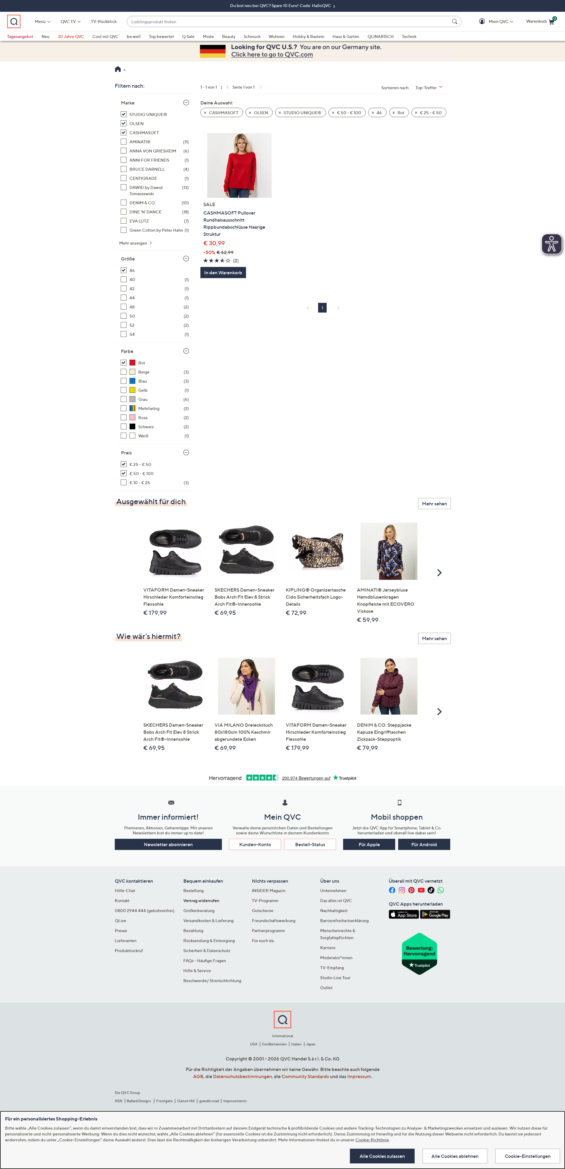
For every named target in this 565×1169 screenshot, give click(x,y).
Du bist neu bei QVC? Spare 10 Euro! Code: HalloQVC (281, 5)
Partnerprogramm (268, 930)
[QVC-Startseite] (118, 69)
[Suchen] (455, 21)
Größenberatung (199, 910)
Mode (208, 36)
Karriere (327, 947)
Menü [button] (40, 21)
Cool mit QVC (105, 36)
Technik (409, 36)
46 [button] (379, 112)
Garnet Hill (186, 1101)
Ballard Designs (139, 1101)
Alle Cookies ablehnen (454, 1156)
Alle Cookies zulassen (382, 1156)
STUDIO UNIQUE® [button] (302, 112)
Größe (128, 259)
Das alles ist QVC (336, 900)
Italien (296, 1044)
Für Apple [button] (369, 844)
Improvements (235, 1101)
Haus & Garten (346, 36)
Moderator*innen (336, 957)
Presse (121, 930)
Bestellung (193, 890)
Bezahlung (193, 930)
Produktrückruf (129, 950)
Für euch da (263, 940)
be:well (134, 36)
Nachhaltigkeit (334, 910)
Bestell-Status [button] (310, 844)
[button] (490, 22)
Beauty (228, 36)
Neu (45, 36)
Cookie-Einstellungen (528, 1156)
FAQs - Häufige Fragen (204, 960)
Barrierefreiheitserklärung (344, 920)
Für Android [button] (424, 844)
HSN (118, 1101)
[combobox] (288, 21)
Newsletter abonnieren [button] (168, 844)
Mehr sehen (434, 504)
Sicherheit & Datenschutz (206, 950)
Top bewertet (161, 36)
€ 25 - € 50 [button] (430, 112)
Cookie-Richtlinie (372, 1139)
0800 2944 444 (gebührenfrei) (145, 910)
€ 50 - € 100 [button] (348, 112)
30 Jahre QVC (71, 36)
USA (253, 1044)
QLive (120, 920)
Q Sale (188, 36)
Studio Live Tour (335, 977)
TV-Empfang (332, 967)
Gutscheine (262, 910)
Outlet (326, 987)
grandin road (209, 1101)
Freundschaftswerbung (273, 920)
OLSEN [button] (260, 112)
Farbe (127, 351)
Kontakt (122, 900)
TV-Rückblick (104, 21)
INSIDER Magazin (268, 890)
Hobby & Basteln (308, 36)
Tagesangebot (20, 36)
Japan (310, 1044)
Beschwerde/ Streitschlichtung (212, 980)
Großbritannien (274, 1044)
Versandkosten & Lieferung (208, 920)
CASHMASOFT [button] (223, 112)
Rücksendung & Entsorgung (209, 940)
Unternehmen (333, 890)
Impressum (359, 1076)
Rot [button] (400, 112)
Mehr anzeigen (133, 242)
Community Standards (305, 1076)
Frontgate (164, 1101)
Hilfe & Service (197, 970)
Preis (126, 453)
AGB (198, 1076)
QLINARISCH (381, 36)
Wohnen (277, 36)
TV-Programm (265, 900)
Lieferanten (126, 940)
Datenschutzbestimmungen (242, 1076)
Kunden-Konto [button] (255, 844)
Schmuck (252, 36)
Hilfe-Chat (125, 890)
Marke (127, 103)
